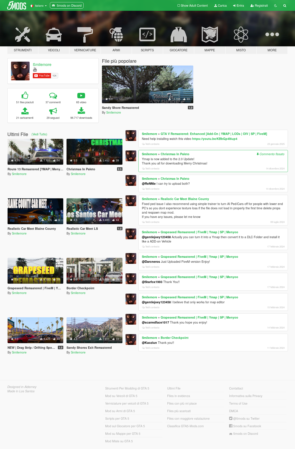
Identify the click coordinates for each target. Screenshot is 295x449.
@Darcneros (151, 261)
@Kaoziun (149, 342)
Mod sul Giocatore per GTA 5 (125, 426)
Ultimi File (174, 388)
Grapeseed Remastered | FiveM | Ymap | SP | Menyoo (199, 232)
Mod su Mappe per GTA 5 (122, 433)
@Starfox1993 (152, 282)
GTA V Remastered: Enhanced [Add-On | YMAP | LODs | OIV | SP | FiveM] (214, 133)
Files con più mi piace (182, 403)
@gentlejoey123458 (156, 237)
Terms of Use (238, 403)
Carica (222, 5)
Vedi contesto (152, 143)
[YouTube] (35, 69)
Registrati (261, 5)
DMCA (233, 411)
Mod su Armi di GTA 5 (120, 411)
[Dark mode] (275, 5)
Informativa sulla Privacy (245, 396)
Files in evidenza (178, 396)
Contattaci (236, 388)
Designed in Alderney (21, 387)
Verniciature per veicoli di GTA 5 (127, 403)
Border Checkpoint (175, 337)
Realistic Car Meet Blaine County (185, 199)
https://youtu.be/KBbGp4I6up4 (214, 138)
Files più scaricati (179, 411)
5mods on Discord (245, 433)
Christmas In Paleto (175, 154)
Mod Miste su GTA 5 (119, 441)
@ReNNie (149, 183)
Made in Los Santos (21, 391)
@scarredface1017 (155, 322)
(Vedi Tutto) (39, 134)
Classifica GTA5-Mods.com (185, 426)
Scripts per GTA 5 (117, 418)
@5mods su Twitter (246, 418)
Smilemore (42, 64)
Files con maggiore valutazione (188, 418)
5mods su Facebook (246, 426)
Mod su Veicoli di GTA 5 (121, 396)
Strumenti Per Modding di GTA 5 (127, 388)
